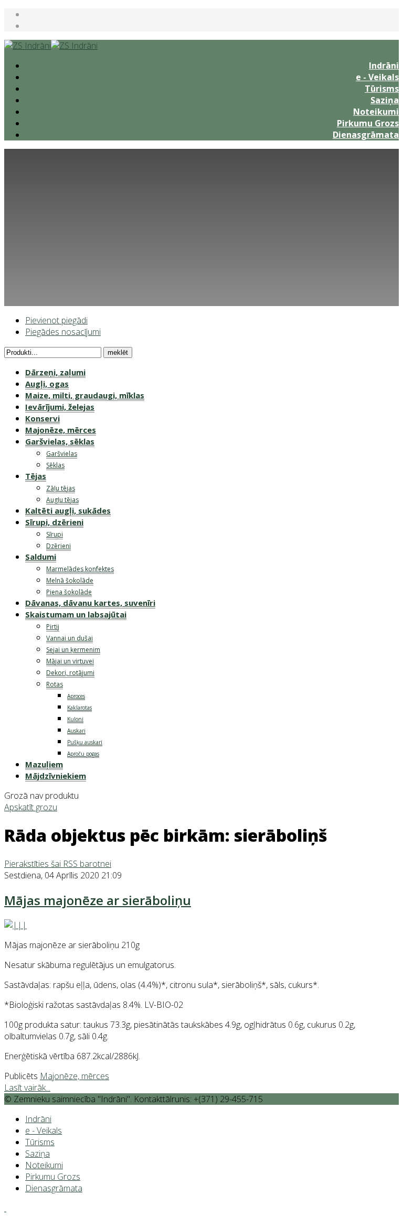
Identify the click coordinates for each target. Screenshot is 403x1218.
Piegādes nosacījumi (63, 332)
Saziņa (384, 100)
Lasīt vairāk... (27, 1087)
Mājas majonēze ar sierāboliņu (97, 900)
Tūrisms (382, 88)
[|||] (15, 925)
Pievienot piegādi (56, 320)
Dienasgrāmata (366, 134)
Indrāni (384, 65)
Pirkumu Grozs (368, 123)
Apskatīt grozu (30, 807)
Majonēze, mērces (74, 1076)
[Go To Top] (5, 1208)
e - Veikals (377, 77)
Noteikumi (376, 111)
